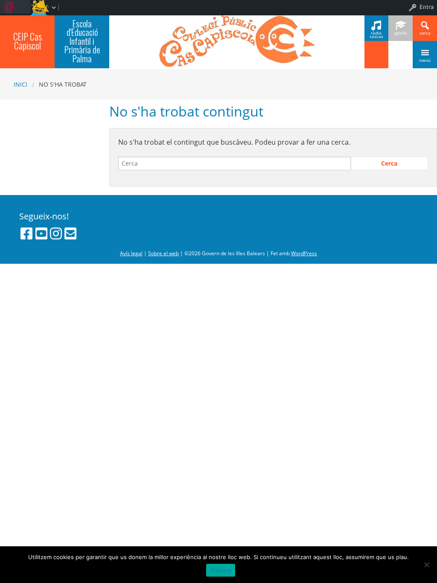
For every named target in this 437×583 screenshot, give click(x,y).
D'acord (220, 570)
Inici (20, 84)
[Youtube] (41, 233)
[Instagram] (56, 233)
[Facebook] (26, 233)
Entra (427, 6)
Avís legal (131, 253)
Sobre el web (163, 253)
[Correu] (70, 233)
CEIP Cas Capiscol (27, 40)
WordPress (304, 253)
